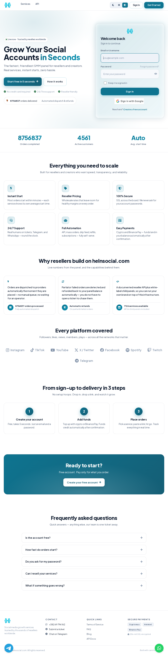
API (37, 3)
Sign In (136, 5)
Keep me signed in (117, 82)
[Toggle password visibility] (155, 74)
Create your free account (82, 482)
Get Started (153, 5)
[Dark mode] (113, 5)
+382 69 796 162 (57, 624)
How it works (55, 81)
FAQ (89, 629)
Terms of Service (95, 624)
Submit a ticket (56, 629)
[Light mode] (119, 5)
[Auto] (125, 5)
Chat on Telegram (58, 634)
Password (106, 66)
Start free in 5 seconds (21, 81)
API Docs (91, 638)
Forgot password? (149, 66)
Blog (89, 634)
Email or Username (110, 50)
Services (25, 3)
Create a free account (135, 109)
